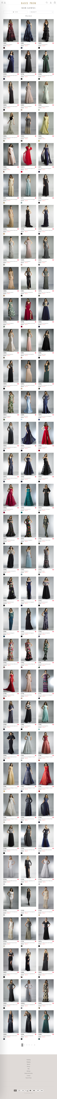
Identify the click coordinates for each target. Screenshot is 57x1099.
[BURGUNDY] (4, 512)
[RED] (21, 172)
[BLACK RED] (4, 48)
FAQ (28, 1068)
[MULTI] (4, 419)
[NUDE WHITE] (4, 946)
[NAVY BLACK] (4, 760)
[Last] (34, 1045)
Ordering (28, 1059)
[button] (42, 12)
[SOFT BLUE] (21, 419)
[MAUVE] (21, 110)
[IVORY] (4, 667)
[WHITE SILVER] (4, 915)
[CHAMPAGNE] (4, 203)
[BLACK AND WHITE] (21, 729)
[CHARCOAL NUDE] (21, 946)
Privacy (28, 1066)
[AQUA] (39, 729)
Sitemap (28, 1071)
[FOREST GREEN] (39, 543)
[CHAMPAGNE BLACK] (4, 574)
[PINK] (4, 172)
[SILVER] (39, 110)
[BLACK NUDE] (21, 884)
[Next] (31, 1045)
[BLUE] (21, 48)
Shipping (28, 1062)
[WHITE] (39, 884)
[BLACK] (39, 48)
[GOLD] (4, 234)
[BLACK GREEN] (39, 667)
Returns (28, 1064)
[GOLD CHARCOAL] (21, 141)
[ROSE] (21, 265)
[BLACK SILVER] (4, 141)
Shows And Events (29, 1073)
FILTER (16, 12)
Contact (28, 1075)
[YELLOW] (39, 141)
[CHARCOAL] (39, 265)
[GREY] (4, 884)
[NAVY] (4, 79)
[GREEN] (39, 79)
